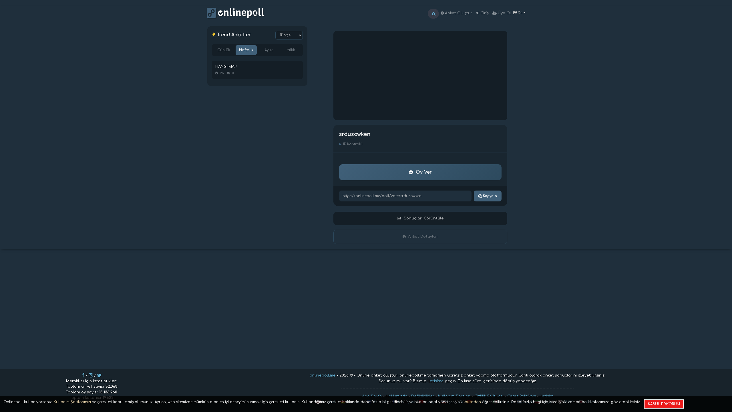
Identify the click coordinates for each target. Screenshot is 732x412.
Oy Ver (424, 172)
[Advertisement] (420, 75)
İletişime (435, 381)
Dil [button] (520, 13)
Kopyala (489, 196)
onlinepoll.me (323, 375)
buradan (473, 402)
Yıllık (291, 50)
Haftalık (246, 50)
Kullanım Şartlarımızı (72, 402)
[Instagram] (91, 375)
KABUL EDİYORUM (664, 404)
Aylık (268, 50)
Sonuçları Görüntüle (424, 218)
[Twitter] (99, 375)
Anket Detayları (423, 237)
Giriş (484, 13)
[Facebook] (83, 375)
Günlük (223, 50)
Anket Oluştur (458, 13)
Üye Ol (504, 13)
